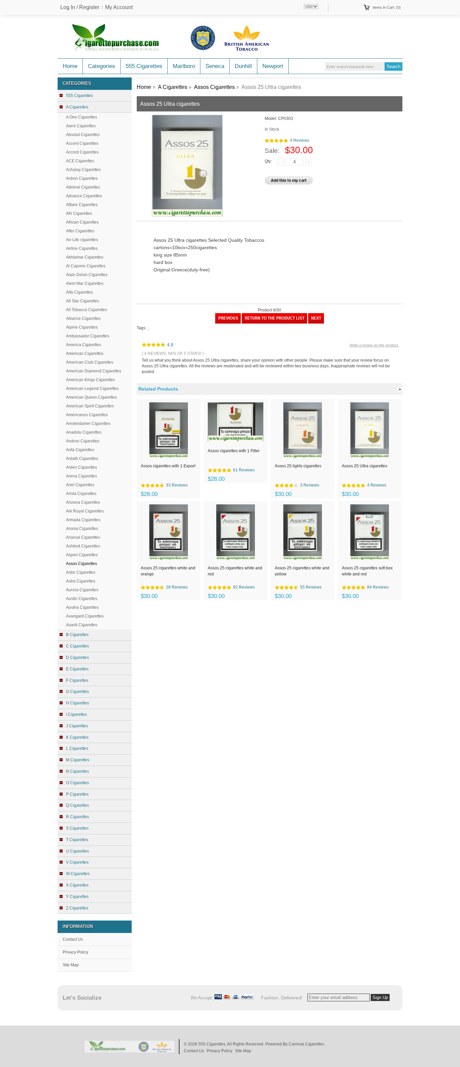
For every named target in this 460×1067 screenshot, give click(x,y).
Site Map (71, 965)
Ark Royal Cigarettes (85, 511)
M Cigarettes (77, 760)
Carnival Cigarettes (306, 1044)
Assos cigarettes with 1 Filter (234, 450)
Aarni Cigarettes (81, 126)
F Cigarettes (77, 680)
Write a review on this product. (374, 345)
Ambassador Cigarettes (87, 336)
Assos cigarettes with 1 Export (168, 466)
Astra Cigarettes (80, 581)
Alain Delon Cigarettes (86, 274)
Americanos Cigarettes (87, 414)
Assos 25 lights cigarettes (298, 466)
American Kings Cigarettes (90, 379)
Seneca (214, 66)
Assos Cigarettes (214, 87)
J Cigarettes (77, 726)
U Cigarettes (77, 851)
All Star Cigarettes (82, 301)
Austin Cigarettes (81, 598)
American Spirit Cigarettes (90, 406)
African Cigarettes (82, 222)
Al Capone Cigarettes (85, 266)
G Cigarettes (77, 691)
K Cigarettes (77, 737)
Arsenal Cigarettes (83, 537)
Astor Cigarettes (80, 572)
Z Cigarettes (77, 908)
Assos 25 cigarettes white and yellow (302, 571)
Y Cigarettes (77, 896)
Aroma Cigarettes (82, 528)
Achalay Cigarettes (83, 169)
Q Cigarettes (77, 805)
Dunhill (243, 66)
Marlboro (184, 66)
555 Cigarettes (144, 66)
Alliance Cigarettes (83, 318)
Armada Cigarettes (83, 520)
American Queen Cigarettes (91, 397)
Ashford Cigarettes (83, 546)
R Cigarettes (77, 816)
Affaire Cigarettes (82, 204)
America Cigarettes (83, 344)
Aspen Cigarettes (82, 555)
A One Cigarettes (81, 117)
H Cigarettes (77, 703)
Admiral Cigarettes (83, 187)
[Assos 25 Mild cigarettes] (228, 322)
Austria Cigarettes (82, 607)
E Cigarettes (77, 669)
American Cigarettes (84, 353)
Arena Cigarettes (81, 476)
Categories (101, 66)
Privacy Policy (75, 952)
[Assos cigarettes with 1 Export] (316, 322)
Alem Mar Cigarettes (84, 283)
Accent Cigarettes (82, 143)
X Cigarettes (77, 885)
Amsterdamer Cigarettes (88, 423)
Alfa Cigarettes (79, 292)
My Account (119, 7)
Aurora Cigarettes (82, 590)
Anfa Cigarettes (80, 449)
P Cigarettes (77, 794)
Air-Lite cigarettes (82, 239)
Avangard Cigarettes (85, 616)
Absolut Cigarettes (83, 134)
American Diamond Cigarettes (93, 371)
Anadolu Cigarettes (83, 432)
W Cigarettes (78, 873)
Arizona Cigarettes (83, 502)
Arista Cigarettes (81, 493)
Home (70, 66)
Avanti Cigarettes (81, 625)
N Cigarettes (77, 771)
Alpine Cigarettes (82, 327)
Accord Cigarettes (82, 152)
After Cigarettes (80, 231)
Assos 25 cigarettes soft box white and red (367, 571)
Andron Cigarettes (82, 441)
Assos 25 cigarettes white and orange (168, 571)
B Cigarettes (77, 634)
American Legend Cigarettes (92, 388)
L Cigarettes (77, 748)
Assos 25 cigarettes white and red (235, 571)
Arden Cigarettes (81, 467)
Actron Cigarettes (82, 178)
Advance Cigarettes (84, 196)
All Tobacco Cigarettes (86, 309)
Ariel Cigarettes (80, 484)
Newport (272, 66)
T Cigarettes (77, 839)
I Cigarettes (76, 714)
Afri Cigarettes (79, 213)
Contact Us (73, 939)
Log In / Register (79, 7)
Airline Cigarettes (82, 248)
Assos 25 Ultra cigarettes (364, 466)
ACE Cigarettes (80, 161)
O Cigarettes (77, 782)
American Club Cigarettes (89, 362)
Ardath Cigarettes (82, 458)
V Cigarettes (77, 862)
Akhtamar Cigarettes (84, 257)
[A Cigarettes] (274, 322)
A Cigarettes (172, 87)
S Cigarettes (77, 828)
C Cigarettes (77, 646)
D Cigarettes (77, 657)
